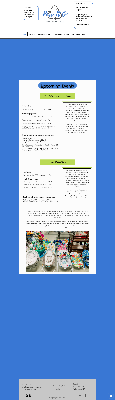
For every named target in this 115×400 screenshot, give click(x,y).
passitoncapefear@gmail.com (33, 387)
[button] (57, 251)
